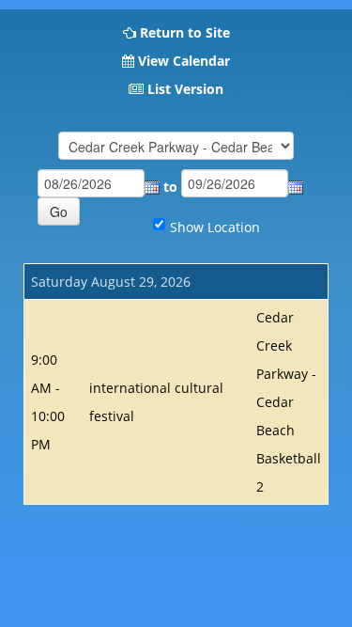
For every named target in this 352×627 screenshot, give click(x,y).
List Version (185, 89)
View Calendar (184, 61)
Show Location (215, 227)
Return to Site (185, 32)
